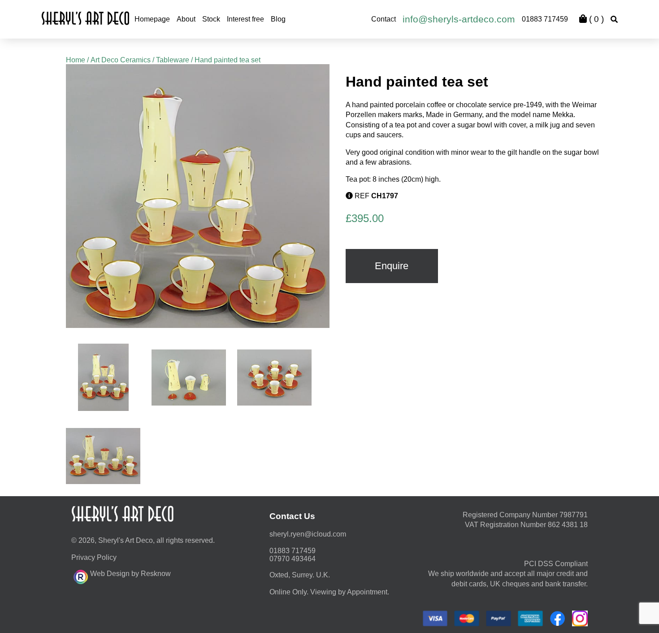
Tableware (172, 60)
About (186, 19)
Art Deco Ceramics (121, 60)
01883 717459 (545, 19)
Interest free (245, 19)
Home (75, 60)
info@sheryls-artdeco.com (459, 19)
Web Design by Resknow (130, 573)
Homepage (152, 19)
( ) (595, 19)
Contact (383, 19)
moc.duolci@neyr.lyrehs (307, 534)
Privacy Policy (94, 557)
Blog (278, 19)
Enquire (391, 265)
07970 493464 (292, 559)
